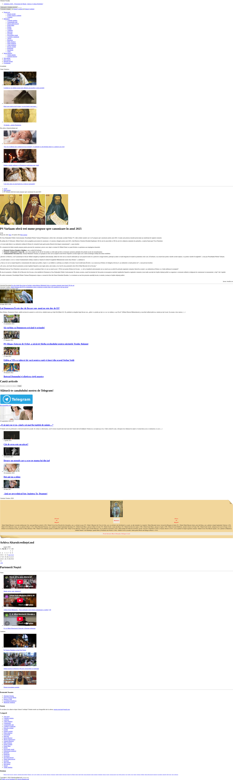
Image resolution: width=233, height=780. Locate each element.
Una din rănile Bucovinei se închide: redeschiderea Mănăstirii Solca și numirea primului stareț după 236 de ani (42, 285)
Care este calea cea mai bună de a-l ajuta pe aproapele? (19, 184)
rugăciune (139, 774)
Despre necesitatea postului (11, 687)
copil (35, 774)
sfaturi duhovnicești (149, 774)
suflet (167, 774)
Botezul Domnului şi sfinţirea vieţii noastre (24, 376)
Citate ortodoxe (11, 45)
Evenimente (7, 63)
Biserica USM (8, 699)
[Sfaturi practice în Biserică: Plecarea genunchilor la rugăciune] (20, 665)
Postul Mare (10, 25)
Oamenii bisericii (12, 56)
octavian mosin (113, 774)
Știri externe (7, 60)
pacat (117, 774)
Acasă (5, 188)
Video (9, 51)
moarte (107, 774)
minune (104, 774)
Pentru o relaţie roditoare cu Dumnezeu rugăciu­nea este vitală (21, 165)
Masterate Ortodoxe (9, 702)
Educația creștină (8, 728)
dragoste (44, 774)
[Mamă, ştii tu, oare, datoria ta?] (20, 588)
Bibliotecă (6, 19)
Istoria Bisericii (8, 738)
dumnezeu (53, 774)
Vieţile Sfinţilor (8, 767)
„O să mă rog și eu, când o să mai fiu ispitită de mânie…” (26, 425)
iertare (76, 774)
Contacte (9, 17)
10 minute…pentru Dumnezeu (12, 125)
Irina (10, 235)
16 (13, 555)
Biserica (5, 774)
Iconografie (7, 734)
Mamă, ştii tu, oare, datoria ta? (12, 591)
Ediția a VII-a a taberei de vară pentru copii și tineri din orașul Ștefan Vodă (39, 360)
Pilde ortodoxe (11, 42)
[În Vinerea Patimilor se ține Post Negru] (20, 647)
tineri (170, 774)
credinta (38, 774)
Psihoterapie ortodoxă (10, 751)
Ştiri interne (7, 58)
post (126, 774)
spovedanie (159, 774)
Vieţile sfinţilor (11, 55)
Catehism (10, 30)
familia (57, 774)
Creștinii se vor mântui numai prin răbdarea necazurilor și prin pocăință (24, 88)
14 (9, 555)
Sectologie (10, 50)
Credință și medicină (13, 37)
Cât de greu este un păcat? (16, 444)
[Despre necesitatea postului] (20, 684)
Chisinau (29, 774)
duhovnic (49, 774)
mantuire (96, 774)
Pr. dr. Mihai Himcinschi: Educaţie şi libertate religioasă (19, 628)
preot (132, 774)
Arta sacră (6, 716)
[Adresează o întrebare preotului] (19, 7)
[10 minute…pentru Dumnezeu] (20, 122)
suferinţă (164, 774)
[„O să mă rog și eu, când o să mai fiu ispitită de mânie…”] (16, 419)
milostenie (100, 774)
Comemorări (7, 723)
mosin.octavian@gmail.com (62, 709)
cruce (41, 774)
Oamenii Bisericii (9, 741)
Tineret (9, 38)
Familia (9, 28)
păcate (135, 774)
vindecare (176, 774)
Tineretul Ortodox (9, 696)
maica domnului (87, 774)
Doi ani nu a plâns (12, 477)
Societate (9, 33)
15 (11, 555)
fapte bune (64, 774)
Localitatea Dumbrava (10, 701)
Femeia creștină (8, 731)
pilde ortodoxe (122, 774)
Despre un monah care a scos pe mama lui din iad (27, 460)
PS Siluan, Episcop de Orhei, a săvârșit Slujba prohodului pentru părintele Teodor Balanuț (46, 344)
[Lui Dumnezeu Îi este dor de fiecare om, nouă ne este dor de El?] (16, 303)
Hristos (73, 774)
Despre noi (7, 12)
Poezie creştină (11, 46)
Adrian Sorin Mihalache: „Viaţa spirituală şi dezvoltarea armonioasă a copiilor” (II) (27, 610)
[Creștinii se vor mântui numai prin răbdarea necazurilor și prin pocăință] (20, 85)
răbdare (142, 774)
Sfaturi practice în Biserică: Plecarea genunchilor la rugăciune (21, 668)
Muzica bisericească (9, 739)
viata (173, 774)
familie (60, 774)
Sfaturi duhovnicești (13, 24)
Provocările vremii (12, 35)
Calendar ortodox (12, 20)
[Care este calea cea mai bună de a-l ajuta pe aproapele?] (20, 181)
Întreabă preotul (8, 61)
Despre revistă (11, 14)
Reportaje (10, 40)
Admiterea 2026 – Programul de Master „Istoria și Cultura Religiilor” (23, 4)
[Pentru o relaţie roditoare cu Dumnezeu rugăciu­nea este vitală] (20, 162)
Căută (19, 386)
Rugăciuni (10, 48)
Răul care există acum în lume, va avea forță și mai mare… (20, 106)
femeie (68, 774)
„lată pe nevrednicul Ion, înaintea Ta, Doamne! (25, 493)
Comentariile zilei (12, 22)
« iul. (1, 563)
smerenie (155, 774)
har (71, 774)
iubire (82, 774)
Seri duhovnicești (9, 757)
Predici (9, 27)
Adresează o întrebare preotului (9, 7)
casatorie (15, 774)
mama (92, 774)
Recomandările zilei (5, 405)
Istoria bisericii (8, 53)
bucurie (11, 774)
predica (129, 774)
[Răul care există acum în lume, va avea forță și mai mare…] (20, 103)
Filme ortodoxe (11, 43)
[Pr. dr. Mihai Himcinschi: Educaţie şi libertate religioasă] (20, 625)
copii (32, 774)
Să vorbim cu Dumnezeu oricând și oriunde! (24, 327)
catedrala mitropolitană (22, 774)
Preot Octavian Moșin (10, 697)
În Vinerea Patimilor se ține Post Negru (15, 650)
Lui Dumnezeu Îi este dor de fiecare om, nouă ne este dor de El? (30, 308)
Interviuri (10, 32)
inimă (79, 774)
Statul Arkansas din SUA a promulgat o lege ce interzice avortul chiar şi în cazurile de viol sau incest (39, 287)
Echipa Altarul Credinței (14, 15)
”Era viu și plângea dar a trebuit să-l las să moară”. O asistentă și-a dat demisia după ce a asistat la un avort (34, 146)
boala (8, 774)
